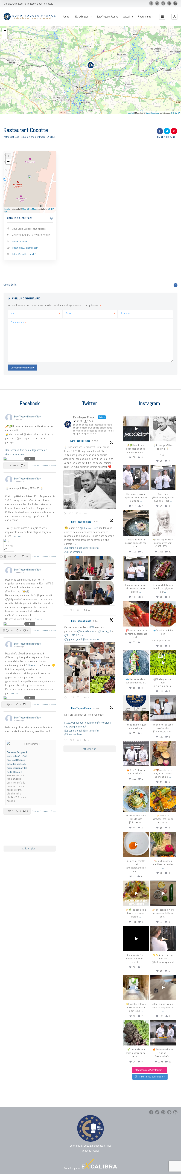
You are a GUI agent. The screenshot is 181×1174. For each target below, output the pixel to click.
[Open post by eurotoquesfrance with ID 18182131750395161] (163, 662)
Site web (125, 313)
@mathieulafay (91, 548)
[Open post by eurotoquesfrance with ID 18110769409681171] (136, 844)
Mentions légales (90, 1150)
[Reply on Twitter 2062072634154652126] (66, 697)
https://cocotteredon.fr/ (24, 254)
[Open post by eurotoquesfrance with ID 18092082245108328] (163, 428)
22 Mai (96, 708)
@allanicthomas (73, 552)
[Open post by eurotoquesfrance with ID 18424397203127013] (163, 893)
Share (53, 465)
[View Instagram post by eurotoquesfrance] (146, 439)
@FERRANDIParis (89, 528)
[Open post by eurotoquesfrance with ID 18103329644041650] (163, 614)
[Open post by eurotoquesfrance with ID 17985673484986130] (136, 893)
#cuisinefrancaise (14, 454)
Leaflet (131, 112)
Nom (13, 313)
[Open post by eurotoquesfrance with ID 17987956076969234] (136, 1033)
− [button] (5, 36)
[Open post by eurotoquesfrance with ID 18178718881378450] (163, 987)
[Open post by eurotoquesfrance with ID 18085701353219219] (136, 428)
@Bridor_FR (105, 631)
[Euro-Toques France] (31, 16)
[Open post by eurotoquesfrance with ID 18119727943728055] (136, 987)
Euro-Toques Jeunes (107, 16)
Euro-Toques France (80, 440)
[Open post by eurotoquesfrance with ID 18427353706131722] (163, 568)
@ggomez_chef (73, 548)
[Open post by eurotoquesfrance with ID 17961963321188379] (136, 477)
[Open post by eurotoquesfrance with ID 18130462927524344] (136, 662)
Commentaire (18, 322)
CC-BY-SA (175, 112)
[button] (174, 17)
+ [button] (5, 30)
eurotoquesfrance (136, 419)
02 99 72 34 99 (19, 241)
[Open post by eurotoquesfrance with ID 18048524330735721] (163, 799)
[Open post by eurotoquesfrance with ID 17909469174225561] (163, 708)
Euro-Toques (82, 16)
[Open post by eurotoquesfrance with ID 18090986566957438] (163, 1033)
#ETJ (91, 627)
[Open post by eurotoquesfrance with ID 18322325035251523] (136, 753)
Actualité (128, 16)
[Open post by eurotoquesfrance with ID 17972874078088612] (136, 523)
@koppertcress (85, 631)
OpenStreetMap (152, 112)
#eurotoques (12, 450)
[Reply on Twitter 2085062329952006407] (65, 513)
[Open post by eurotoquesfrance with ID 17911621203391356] (163, 753)
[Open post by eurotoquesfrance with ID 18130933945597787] (136, 708)
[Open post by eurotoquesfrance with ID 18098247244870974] (163, 844)
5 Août (95, 440)
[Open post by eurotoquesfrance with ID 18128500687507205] (163, 938)
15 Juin (96, 521)
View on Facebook (40, 465)
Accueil (66, 16)
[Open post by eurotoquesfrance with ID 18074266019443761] (163, 477)
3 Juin (96, 621)
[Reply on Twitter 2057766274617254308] (66, 740)
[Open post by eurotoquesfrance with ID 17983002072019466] (163, 523)
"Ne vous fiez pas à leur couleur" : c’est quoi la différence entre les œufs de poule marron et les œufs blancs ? (17, 762)
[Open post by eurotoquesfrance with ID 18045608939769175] (136, 938)
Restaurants (144, 16)
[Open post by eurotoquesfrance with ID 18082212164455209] (136, 799)
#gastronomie (39, 450)
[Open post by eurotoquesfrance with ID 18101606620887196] (136, 568)
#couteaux (25, 450)
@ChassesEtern (73, 734)
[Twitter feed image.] (89, 489)
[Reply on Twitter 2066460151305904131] (66, 610)
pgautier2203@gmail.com (25, 247)
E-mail (69, 313)
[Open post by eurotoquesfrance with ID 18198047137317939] (136, 614)
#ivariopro (33, 665)
